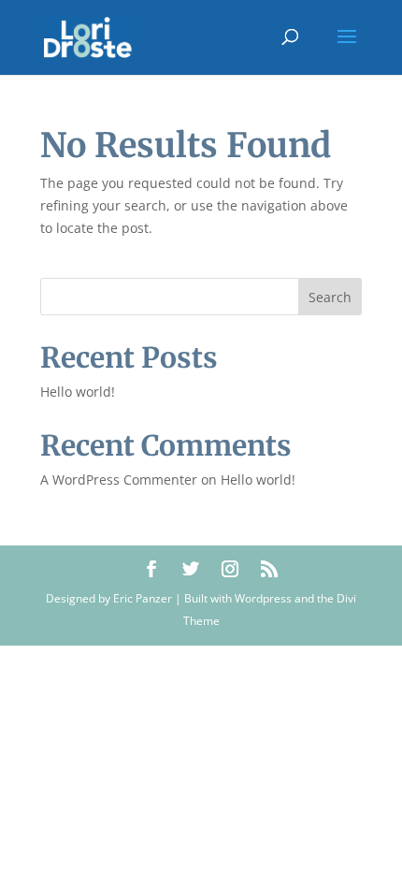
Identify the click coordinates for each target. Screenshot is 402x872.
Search (330, 297)
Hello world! (77, 391)
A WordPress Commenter (118, 479)
